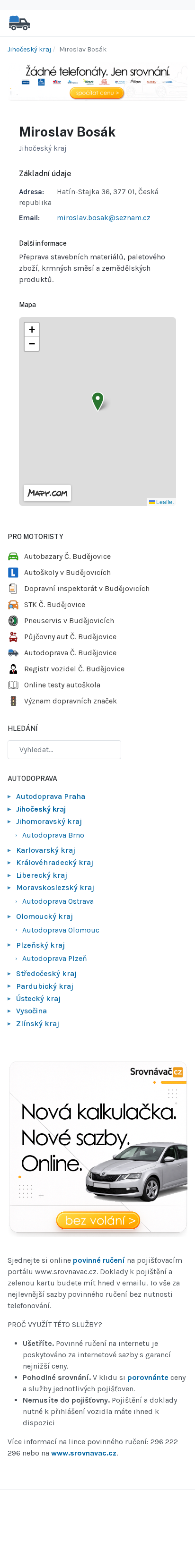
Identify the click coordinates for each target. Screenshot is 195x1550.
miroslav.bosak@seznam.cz (104, 218)
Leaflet (164, 501)
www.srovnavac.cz (83, 1452)
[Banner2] (97, 1149)
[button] (98, 401)
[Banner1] (97, 80)
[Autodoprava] (19, 22)
